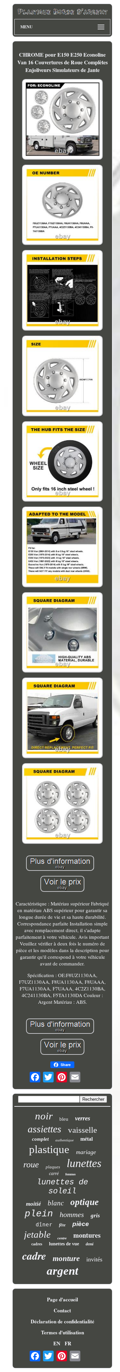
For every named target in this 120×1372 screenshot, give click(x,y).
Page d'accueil (62, 1299)
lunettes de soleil (62, 1187)
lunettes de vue (64, 1243)
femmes (70, 1174)
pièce (80, 1223)
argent (62, 1270)
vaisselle (82, 1129)
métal (86, 1139)
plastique (49, 1149)
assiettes (44, 1128)
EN (56, 1343)
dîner (44, 1224)
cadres (36, 1244)
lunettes (84, 1163)
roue (31, 1164)
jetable (37, 1234)
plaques (53, 1166)
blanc (56, 1203)
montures (87, 1235)
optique (84, 1202)
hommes (72, 1214)
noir (44, 1116)
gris (95, 1215)
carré (54, 1173)
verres (82, 1118)
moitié (33, 1204)
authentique (64, 1140)
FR (68, 1343)
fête (62, 1224)
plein (39, 1214)
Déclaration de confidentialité (62, 1321)
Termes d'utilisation (62, 1332)
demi (89, 1244)
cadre (34, 1255)
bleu (63, 1119)
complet (40, 1139)
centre (62, 1238)
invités (94, 1259)
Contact (62, 1310)
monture (66, 1258)
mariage (86, 1152)
